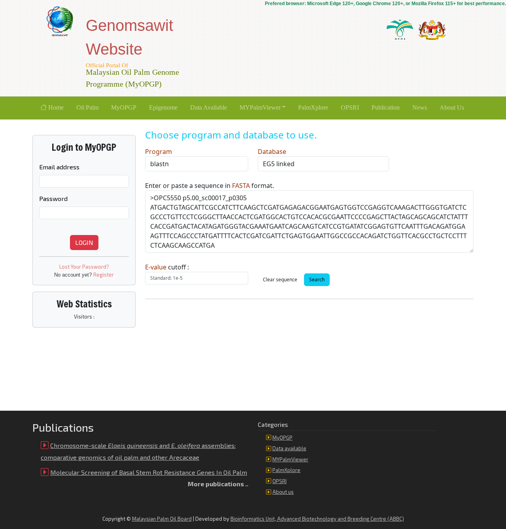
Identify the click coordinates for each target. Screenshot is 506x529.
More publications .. (218, 483)
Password (53, 198)
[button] (262, 108)
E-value (155, 267)
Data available (289, 448)
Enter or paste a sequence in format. (209, 185)
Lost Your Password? (84, 267)
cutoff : (167, 267)
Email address (59, 167)
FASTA (241, 185)
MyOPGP (282, 437)
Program (158, 151)
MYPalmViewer (290, 459)
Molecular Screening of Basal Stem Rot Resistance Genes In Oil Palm (148, 472)
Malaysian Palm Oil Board (162, 519)
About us (283, 492)
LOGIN (84, 242)
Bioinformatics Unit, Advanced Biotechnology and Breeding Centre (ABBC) (317, 519)
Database (272, 151)
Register (103, 274)
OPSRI (279, 481)
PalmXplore (286, 470)
